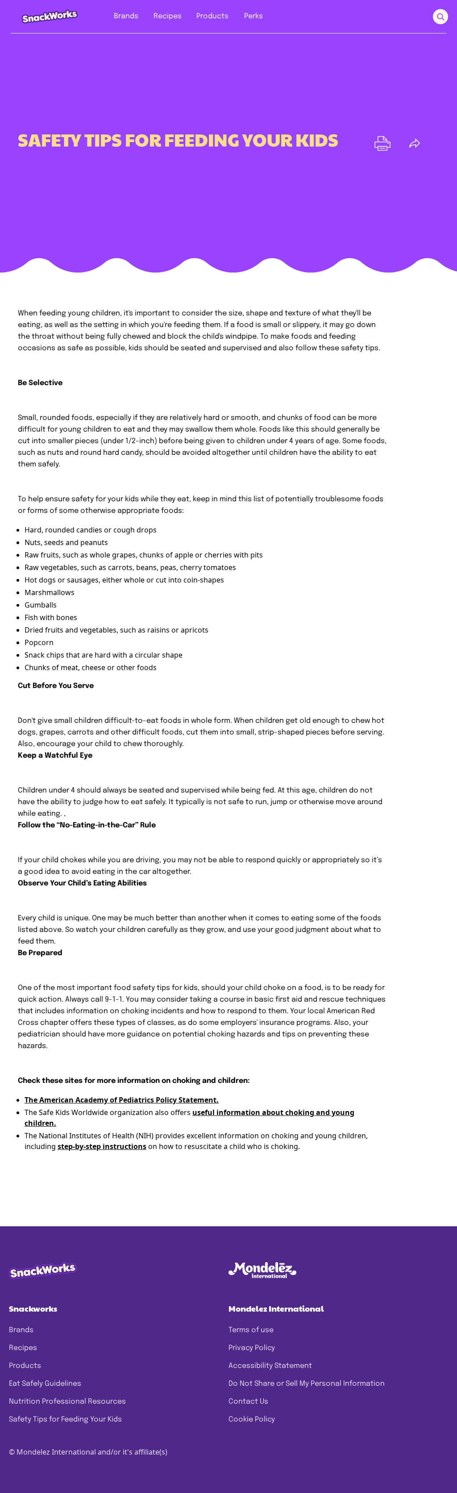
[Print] (382, 143)
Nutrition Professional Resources (67, 1401)
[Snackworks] (43, 16)
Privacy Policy (251, 1348)
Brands (21, 1330)
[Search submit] (440, 17)
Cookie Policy (251, 1419)
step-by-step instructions (102, 1146)
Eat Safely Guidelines (45, 1384)
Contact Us (248, 1401)
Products (25, 1366)
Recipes (23, 1348)
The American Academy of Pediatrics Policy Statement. (122, 1100)
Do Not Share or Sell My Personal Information (306, 1384)
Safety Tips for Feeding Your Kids (65, 1419)
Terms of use (251, 1330)
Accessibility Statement (270, 1366)
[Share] (414, 143)
